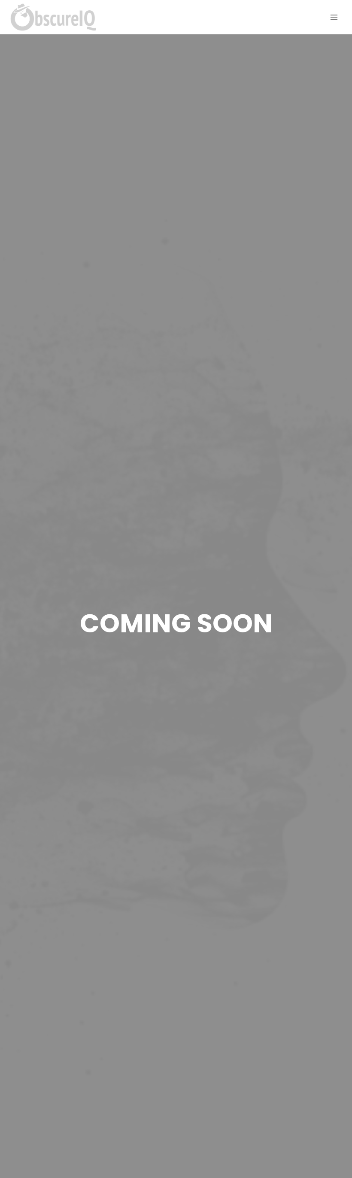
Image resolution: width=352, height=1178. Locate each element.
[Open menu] (334, 17)
